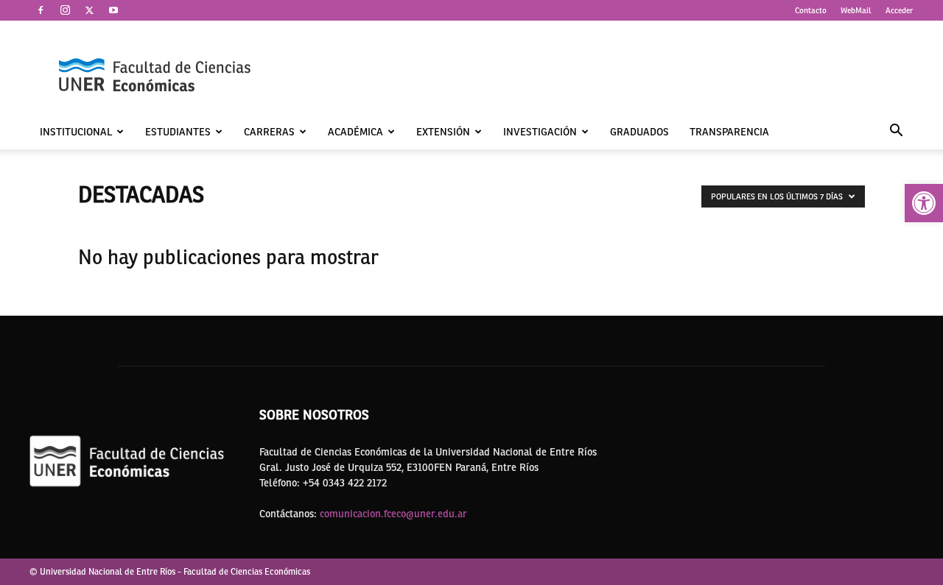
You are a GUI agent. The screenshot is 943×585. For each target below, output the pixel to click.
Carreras (269, 132)
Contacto (811, 10)
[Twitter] (89, 10)
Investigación (540, 132)
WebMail (856, 10)
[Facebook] (40, 10)
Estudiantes (178, 132)
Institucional (76, 132)
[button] (924, 203)
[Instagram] (65, 10)
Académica (355, 132)
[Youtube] (113, 10)
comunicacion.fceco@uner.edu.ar (393, 514)
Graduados (639, 132)
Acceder (900, 10)
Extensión (443, 132)
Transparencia (729, 132)
